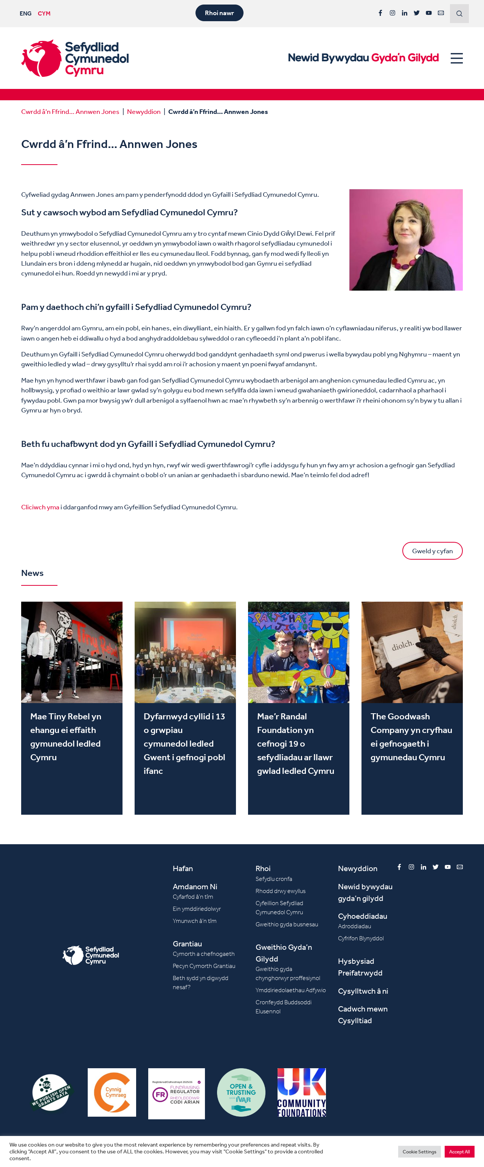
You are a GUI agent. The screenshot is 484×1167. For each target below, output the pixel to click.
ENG (26, 13)
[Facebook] (380, 13)
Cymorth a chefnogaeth (204, 953)
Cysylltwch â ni (363, 991)
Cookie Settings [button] (419, 1151)
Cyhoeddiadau (362, 916)
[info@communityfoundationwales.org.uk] (441, 13)
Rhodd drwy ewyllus (281, 891)
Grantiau (187, 943)
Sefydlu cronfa (274, 878)
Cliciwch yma (40, 507)
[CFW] (75, 58)
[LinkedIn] (405, 13)
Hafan (183, 868)
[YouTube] (429, 13)
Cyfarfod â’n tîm (193, 896)
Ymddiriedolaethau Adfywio (291, 990)
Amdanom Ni (195, 886)
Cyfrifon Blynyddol (361, 938)
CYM (44, 13)
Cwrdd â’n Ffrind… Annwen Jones (70, 111)
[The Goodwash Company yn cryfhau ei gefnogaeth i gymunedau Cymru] (412, 708)
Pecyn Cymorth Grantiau (204, 965)
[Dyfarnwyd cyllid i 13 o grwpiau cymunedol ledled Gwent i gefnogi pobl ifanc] (185, 708)
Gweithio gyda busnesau (287, 924)
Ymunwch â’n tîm (195, 920)
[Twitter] (417, 13)
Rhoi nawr (219, 12)
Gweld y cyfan (432, 550)
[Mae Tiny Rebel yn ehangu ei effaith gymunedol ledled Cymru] (72, 708)
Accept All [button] (459, 1151)
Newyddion (144, 111)
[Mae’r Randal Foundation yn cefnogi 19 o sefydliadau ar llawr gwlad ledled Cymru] (298, 708)
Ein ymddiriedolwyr (197, 908)
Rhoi (263, 868)
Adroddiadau (354, 926)
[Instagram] (392, 13)
